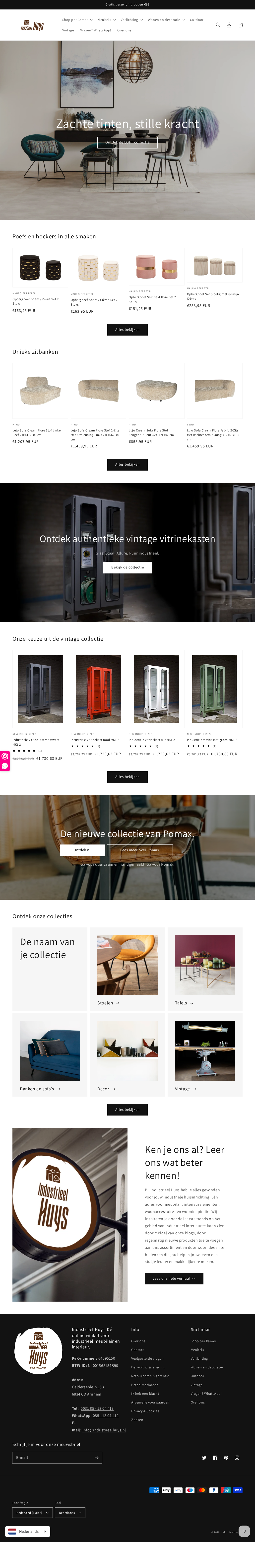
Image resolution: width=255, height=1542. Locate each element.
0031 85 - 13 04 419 (97, 1408)
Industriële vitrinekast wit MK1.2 (152, 740)
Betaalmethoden (144, 1385)
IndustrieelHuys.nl (232, 1532)
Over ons (138, 1341)
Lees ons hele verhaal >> (174, 1278)
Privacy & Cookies (145, 1411)
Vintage (197, 1385)
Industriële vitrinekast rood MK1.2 (95, 740)
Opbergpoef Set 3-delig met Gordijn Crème (213, 296)
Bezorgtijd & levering (148, 1367)
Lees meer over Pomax (139, 849)
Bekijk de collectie (127, 567)
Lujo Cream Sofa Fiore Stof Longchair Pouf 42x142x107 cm (151, 432)
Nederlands (67, 1513)
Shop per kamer (203, 1341)
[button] (218, 24)
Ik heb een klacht (145, 1393)
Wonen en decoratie (207, 1367)
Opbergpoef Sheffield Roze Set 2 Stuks (152, 299)
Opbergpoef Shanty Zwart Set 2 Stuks (35, 301)
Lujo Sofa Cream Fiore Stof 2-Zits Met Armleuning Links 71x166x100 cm (95, 434)
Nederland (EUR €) (29, 1513)
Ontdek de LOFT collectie (127, 142)
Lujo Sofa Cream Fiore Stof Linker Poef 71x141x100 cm (37, 432)
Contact (137, 1349)
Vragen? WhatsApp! (206, 1393)
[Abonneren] (96, 1457)
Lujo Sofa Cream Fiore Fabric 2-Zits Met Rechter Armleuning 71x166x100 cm (213, 434)
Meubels (197, 1349)
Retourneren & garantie (150, 1376)
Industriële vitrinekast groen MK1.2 (212, 740)
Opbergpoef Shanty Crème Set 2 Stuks (94, 302)
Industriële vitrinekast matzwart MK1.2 (35, 742)
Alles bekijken (127, 329)
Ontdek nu (82, 849)
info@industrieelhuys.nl (104, 1430)
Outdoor (197, 1376)
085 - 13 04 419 (106, 1415)
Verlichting (199, 1358)
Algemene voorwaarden (150, 1402)
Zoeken (137, 1419)
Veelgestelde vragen (147, 1358)
